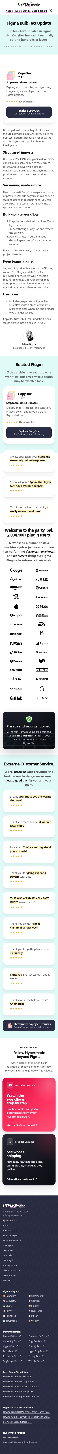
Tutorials (7, 1255)
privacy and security (24, 735)
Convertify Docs (11, 1341)
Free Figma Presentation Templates (21, 1386)
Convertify (11, 1300)
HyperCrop (36, 1310)
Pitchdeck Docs (11, 1356)
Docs (34, 10)
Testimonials (9, 1275)
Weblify (35, 1320)
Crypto (9, 1305)
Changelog (8, 1245)
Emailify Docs (35, 1346)
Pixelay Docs (34, 1356)
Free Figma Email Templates (17, 1376)
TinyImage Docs (11, 1361)
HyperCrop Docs (36, 1351)
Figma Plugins (10, 1235)
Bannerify (10, 1295)
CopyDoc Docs (35, 1341)
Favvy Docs (8, 1351)
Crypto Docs (9, 1346)
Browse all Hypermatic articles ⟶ (20, 1442)
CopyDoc (35, 1300)
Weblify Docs (35, 1361)
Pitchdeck (11, 1315)
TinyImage (11, 1320)
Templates (8, 1250)
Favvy (8, 1310)
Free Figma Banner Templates (18, 1391)
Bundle (27, 10)
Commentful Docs (37, 1336)
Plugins (18, 10)
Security (7, 1260)
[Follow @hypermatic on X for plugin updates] (50, 10)
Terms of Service (11, 1270)
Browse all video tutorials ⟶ (17, 1421)
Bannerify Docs (10, 1336)
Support (42, 10)
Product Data (10, 1230)
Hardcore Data (10, 1437)
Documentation (11, 1240)
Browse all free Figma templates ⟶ (21, 1396)
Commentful (37, 1295)
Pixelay (34, 1315)
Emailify (35, 1305)
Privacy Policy (10, 1265)
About (9, 10)
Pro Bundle (11, 1220)
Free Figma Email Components (18, 1381)
